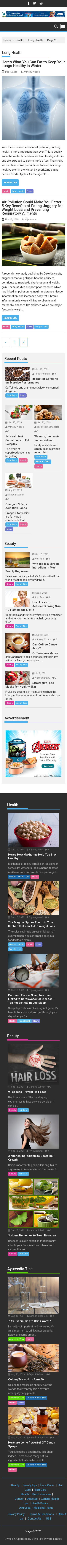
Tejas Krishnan (42, 373)
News (29, 191)
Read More (10, 182)
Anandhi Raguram (38, 1316)
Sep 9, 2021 (41, 593)
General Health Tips (19, 876)
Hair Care (23, 1110)
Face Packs (47, 1485)
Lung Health (18, 191)
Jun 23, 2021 (42, 369)
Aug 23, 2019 (18, 1374)
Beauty (10, 543)
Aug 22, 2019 (15, 490)
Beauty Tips (21, 584)
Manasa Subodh (15, 494)
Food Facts (12, 395)
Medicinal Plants (43, 1507)
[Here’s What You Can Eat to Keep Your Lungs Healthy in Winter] (34, 108)
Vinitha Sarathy (42, 678)
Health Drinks (40, 1503)
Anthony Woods (31, 72)
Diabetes (32, 1498)
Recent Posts (15, 358)
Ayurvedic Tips (20, 1269)
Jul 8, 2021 (41, 673)
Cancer (19, 1498)
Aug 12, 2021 (42, 635)
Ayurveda (25, 1507)
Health (6, 191)
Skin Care (23, 1254)
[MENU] (63, 26)
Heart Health (24, 1021)
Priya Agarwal (36, 849)
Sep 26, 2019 (44, 422)
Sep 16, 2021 (17, 849)
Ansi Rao (39, 558)
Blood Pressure (41, 1494)
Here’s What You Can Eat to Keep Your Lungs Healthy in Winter (33, 64)
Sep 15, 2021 (42, 554)
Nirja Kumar (30, 219)
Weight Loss (41, 326)
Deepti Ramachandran (48, 427)
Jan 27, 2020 (15, 422)
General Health (43, 461)
